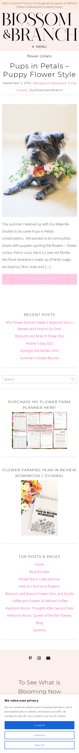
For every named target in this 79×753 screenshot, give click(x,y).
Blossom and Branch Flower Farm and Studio (39, 593)
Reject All (39, 745)
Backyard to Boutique (50, 83)
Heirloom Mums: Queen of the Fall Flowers (39, 615)
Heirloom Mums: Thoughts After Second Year (39, 608)
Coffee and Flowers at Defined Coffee (40, 601)
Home (39, 564)
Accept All (39, 725)
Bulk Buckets (39, 571)
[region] (39, 723)
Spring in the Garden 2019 (39, 350)
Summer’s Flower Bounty (39, 358)
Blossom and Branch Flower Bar (39, 336)
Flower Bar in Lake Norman (39, 579)
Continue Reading (39, 279)
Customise (39, 735)
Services (39, 630)
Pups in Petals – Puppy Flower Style (39, 70)
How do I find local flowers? (39, 586)
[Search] (73, 379)
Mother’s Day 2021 (39, 343)
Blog (39, 622)
